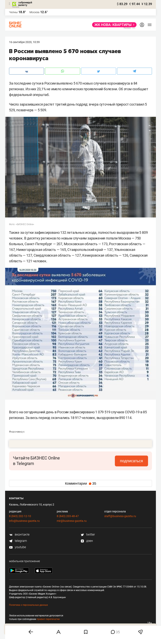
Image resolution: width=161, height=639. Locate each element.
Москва (34, 12)
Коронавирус (17, 431)
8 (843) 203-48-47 (68, 516)
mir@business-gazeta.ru (72, 520)
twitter (90, 534)
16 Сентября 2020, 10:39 (24, 42)
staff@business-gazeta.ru (120, 516)
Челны (13, 12)
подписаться (131, 461)
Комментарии (80, 483)
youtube (20, 547)
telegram (20, 541)
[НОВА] (113, 24)
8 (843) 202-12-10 (20, 516)
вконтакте (21, 534)
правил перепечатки (48, 619)
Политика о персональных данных (28, 605)
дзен (89, 541)
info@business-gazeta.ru (24, 520)
